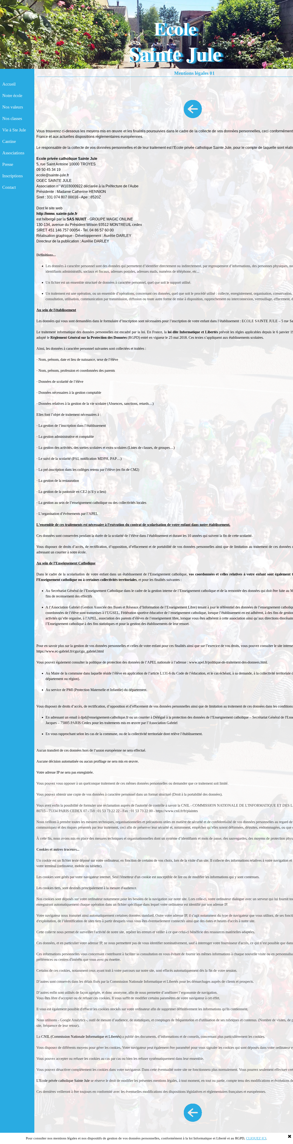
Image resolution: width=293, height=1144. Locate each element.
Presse (7, 164)
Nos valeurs (12, 107)
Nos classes (12, 118)
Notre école (12, 95)
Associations (13, 152)
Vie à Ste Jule (14, 130)
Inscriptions (12, 175)
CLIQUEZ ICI (256, 1138)
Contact (9, 187)
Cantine (9, 141)
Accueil (9, 84)
